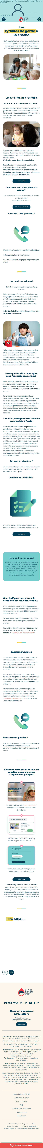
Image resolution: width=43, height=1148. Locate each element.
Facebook (34, 1002)
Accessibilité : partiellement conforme (28, 1128)
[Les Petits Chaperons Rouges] (21, 992)
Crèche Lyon (35, 1039)
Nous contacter (21, 1101)
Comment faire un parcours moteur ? (15, 1077)
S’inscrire (21, 534)
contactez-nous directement (22, 633)
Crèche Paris (16, 1039)
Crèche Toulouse (21, 1041)
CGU (33, 1124)
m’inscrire (21, 1024)
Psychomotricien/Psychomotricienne (16, 1058)
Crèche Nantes (9, 1044)
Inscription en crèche (32, 1037)
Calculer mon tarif (21, 207)
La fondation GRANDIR (21, 1094)
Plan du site (21, 1116)
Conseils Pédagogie (32, 1065)
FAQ (21, 1105)
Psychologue (34, 1058)
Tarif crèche (7, 1039)
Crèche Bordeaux (8, 1041)
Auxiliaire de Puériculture (18, 1052)
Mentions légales (9, 1128)
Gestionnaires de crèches (21, 1109)
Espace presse (21, 1112)
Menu (4, 19)
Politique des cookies (12, 1126)
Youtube (30, 1003)
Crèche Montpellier (34, 1041)
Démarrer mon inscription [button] (24, 1145)
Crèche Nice (15, 1046)
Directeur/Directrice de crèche (22, 1056)
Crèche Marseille (26, 1046)
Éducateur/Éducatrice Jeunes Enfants (21, 1054)
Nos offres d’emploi (23, 1049)
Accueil (23, 19)
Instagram (21, 1002)
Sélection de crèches (39, 19)
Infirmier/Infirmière (22, 1060)
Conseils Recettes (21, 1070)
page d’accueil (29, 805)
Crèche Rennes (33, 1044)
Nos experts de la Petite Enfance (20, 1063)
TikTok (37, 1002)
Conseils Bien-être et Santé (11, 1068)
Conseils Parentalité (17, 1065)
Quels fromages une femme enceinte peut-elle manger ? (21, 1073)
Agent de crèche (32, 1052)
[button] (21, 879)
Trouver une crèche (18, 1037)
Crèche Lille (26, 1039)
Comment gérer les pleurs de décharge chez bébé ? (21, 1075)
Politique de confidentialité (29, 1126)
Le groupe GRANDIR (21, 1098)
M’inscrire (21, 181)
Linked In (26, 1002)
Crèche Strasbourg (21, 1044)
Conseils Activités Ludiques (31, 1068)
